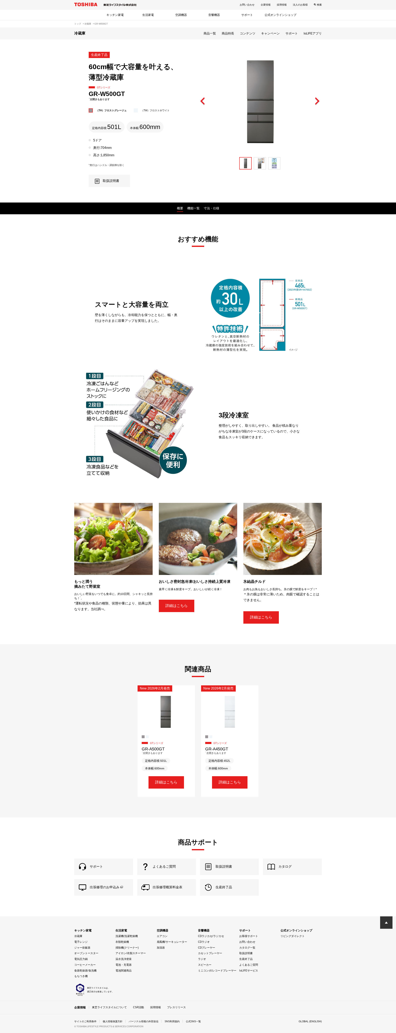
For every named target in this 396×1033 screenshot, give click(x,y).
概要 (180, 208)
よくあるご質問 (248, 964)
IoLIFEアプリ (313, 33)
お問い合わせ (247, 4)
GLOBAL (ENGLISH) (310, 1021)
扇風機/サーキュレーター (172, 941)
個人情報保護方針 (113, 1021)
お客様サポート (248, 936)
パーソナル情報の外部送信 (143, 1021)
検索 (319, 4)
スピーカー (204, 964)
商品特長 (228, 33)
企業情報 (266, 4)
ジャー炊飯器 (82, 947)
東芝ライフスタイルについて (109, 1007)
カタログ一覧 (247, 947)
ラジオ (202, 959)
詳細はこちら (176, 606)
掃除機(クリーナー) (127, 947)
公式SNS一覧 (193, 1021)
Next (317, 101)
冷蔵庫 (78, 936)
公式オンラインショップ (280, 15)
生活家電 (148, 15)
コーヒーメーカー (85, 964)
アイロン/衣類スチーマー (131, 953)
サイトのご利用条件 (85, 1021)
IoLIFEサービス (248, 970)
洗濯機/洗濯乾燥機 (127, 936)
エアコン (162, 936)
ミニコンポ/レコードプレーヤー (217, 970)
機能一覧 (193, 208)
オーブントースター (86, 953)
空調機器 (181, 15)
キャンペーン (270, 33)
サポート (247, 15)
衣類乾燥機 (122, 941)
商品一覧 (210, 33)
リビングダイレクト (292, 936)
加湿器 (161, 947)
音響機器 (214, 15)
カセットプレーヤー (210, 953)
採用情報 (282, 4)
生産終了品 (246, 959)
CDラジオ (204, 941)
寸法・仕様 (211, 208)
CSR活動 (138, 1007)
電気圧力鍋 (81, 959)
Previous (202, 101)
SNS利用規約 (172, 1021)
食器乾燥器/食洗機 (85, 970)
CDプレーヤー (206, 947)
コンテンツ (247, 33)
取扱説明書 (246, 953)
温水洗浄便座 (124, 959)
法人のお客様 (300, 4)
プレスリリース (176, 1007)
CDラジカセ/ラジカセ (211, 936)
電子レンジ (81, 941)
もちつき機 (81, 976)
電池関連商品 (124, 970)
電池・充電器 (124, 964)
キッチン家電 (115, 15)
